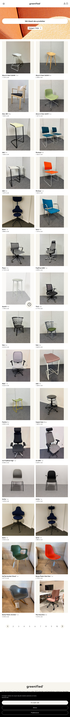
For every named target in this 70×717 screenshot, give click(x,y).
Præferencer (35, 712)
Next (62, 626)
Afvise (35, 707)
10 (57, 626)
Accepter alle (35, 702)
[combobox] (35, 21)
